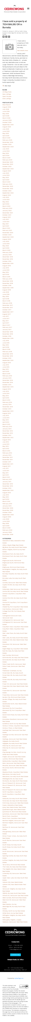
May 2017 (5, 321)
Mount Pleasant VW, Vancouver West (14, 790)
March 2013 (6, 424)
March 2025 (6, 138)
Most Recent (6, 105)
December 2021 (7, 213)
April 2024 (5, 155)
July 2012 (5, 442)
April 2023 (5, 180)
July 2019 (5, 268)
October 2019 (6, 261)
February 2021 (7, 230)
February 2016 (7, 351)
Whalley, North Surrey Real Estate (13, 911)
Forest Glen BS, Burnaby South (12, 673)
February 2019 (7, 279)
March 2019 (6, 276)
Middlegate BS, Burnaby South (12, 779)
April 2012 (5, 448)
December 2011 (7, 457)
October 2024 (6, 144)
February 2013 (7, 426)
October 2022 (6, 191)
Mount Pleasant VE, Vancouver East (14, 783)
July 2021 (5, 219)
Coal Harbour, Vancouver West (12, 609)
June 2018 (5, 294)
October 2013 (6, 409)
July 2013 (5, 415)
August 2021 (6, 217)
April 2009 (5, 525)
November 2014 (7, 382)
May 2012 (5, 446)
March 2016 (6, 349)
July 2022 (5, 197)
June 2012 (5, 444)
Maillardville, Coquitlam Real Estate (14, 761)
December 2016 (7, 332)
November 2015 (7, 356)
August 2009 (6, 517)
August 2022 (6, 195)
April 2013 (5, 422)
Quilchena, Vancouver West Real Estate (15, 814)
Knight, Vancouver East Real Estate (13, 757)
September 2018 (7, 288)
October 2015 (6, 358)
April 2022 (5, 204)
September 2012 (7, 437)
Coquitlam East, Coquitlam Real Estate (15, 626)
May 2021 (5, 224)
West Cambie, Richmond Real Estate (14, 898)
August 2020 (6, 239)
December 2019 (7, 257)
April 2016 (5, 347)
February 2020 (7, 252)
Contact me (15, 954)
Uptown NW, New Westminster (12, 882)
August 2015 (6, 362)
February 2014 (7, 402)
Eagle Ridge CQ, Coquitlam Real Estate (15, 649)
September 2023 (8, 169)
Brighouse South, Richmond (11, 560)
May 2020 (5, 246)
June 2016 (5, 343)
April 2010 (5, 499)
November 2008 (7, 534)
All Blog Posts (6, 92)
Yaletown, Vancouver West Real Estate (14, 922)
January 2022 (7, 210)
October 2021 (6, 215)
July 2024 (5, 149)
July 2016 (5, 340)
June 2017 (5, 318)
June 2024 (6, 151)
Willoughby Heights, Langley (11, 920)
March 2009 (6, 528)
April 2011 (5, 475)
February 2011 (7, 479)
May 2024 (5, 153)
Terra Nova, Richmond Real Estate (13, 864)
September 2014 (7, 387)
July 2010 (5, 495)
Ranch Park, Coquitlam (10, 816)
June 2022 (5, 199)
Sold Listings (6, 98)
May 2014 (5, 395)
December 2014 (7, 380)
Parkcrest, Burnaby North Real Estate (14, 801)
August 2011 (6, 466)
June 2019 (5, 270)
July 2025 (5, 129)
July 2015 (5, 365)
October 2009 (6, 512)
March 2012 (6, 451)
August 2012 (6, 440)
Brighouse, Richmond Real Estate (13, 567)
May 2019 (5, 272)
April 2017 (5, 323)
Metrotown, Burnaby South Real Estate (15, 776)
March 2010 (6, 501)
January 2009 (7, 532)
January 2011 (6, 481)
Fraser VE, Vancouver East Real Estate (14, 684)
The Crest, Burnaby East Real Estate (14, 867)
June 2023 (5, 175)
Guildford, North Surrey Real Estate (14, 723)
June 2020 (6, 243)
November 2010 (7, 486)
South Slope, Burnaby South (11, 845)
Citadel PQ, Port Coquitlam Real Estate (15, 607)
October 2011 (6, 462)
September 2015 (7, 360)
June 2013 (5, 418)
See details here (22, 50)
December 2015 (7, 354)
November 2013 (7, 407)
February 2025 (7, 140)
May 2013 (5, 420)
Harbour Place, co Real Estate (12, 728)
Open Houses (6, 96)
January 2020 (7, 254)
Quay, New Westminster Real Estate (14, 807)
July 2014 (5, 391)
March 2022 (6, 206)
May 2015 (5, 369)
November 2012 (7, 433)
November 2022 (7, 188)
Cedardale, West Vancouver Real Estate (15, 589)
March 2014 (6, 400)
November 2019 (7, 259)
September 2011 (7, 464)
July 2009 (5, 519)
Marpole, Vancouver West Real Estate (14, 765)
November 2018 (7, 283)
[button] (15, 954)
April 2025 (5, 135)
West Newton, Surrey (9, 904)
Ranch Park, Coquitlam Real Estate (14, 818)
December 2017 (7, 305)
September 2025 (8, 124)
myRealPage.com (18, 978)
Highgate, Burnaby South (10, 741)
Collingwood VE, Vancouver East (13, 620)
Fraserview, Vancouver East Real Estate (15, 695)
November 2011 (7, 459)
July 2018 (5, 292)
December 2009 (7, 508)
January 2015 (6, 378)
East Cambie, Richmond (10, 655)
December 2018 (7, 281)
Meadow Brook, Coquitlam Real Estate (15, 772)
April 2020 (5, 248)
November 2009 (7, 510)
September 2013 (7, 411)
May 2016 (5, 345)
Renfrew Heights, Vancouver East (13, 820)
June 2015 (5, 367)
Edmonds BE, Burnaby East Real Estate (15, 657)
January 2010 (6, 506)
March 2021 (6, 228)
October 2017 (6, 310)
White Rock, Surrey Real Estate (12, 913)
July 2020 (5, 241)
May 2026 (5, 113)
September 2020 (8, 237)
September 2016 (7, 338)
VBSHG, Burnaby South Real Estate (14, 893)
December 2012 (7, 431)
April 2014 (5, 398)
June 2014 (5, 393)
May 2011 (5, 473)
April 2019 (5, 274)
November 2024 (7, 142)
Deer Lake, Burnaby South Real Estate (15, 638)
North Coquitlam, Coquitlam (11, 792)
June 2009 (6, 521)
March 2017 (6, 325)
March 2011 (6, 477)
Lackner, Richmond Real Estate (12, 759)
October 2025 (6, 122)
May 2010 (5, 497)
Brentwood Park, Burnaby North (13, 554)
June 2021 (5, 221)
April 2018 (5, 299)
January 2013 (6, 429)
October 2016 (6, 336)
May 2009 (5, 523)
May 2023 (5, 177)
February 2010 (7, 503)
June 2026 (5, 111)
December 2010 (7, 484)
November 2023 (7, 164)
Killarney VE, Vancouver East (11, 745)
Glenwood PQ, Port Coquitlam (12, 708)
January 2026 (7, 120)
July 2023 (5, 173)
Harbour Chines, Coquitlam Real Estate (15, 726)
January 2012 (6, 455)
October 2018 (6, 285)
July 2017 (5, 316)
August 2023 (6, 171)
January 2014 (6, 404)
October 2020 (6, 235)
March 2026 (6, 118)
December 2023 (7, 162)
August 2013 (6, 413)
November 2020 (7, 232)
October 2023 (6, 166)
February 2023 (7, 184)
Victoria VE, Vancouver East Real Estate (15, 895)
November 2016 (7, 334)
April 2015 (5, 371)
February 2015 (7, 376)
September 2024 (8, 146)
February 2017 (7, 327)
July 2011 (5, 468)
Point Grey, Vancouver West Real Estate (15, 803)
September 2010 (7, 490)
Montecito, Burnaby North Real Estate (14, 781)
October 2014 (6, 384)
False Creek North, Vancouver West (14, 664)
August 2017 (6, 314)
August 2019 (6, 265)
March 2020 (6, 250)
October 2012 (6, 435)
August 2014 (6, 389)
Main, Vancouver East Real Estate (13, 763)
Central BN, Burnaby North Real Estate (15, 591)
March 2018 (6, 301)
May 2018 (5, 296)
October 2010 (6, 488)
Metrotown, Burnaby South (11, 774)
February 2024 (7, 160)
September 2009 (8, 514)
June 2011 (5, 470)
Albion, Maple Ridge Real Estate (12, 545)
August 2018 (6, 290)
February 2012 (7, 453)
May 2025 (5, 133)
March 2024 (6, 158)
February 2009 (7, 530)
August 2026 (6, 107)
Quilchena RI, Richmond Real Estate (14, 812)
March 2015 (6, 373)
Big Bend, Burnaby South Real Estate (14, 547)
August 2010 (6, 492)
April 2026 (5, 116)
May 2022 (5, 202)
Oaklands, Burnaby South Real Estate (14, 798)
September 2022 (8, 193)
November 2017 (7, 307)
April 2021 (5, 226)
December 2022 (7, 186)
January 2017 (6, 329)
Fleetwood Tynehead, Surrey (12, 670)
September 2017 (7, 312)
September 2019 (7, 263)
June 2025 (5, 131)
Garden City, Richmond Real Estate (13, 697)
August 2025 (6, 127)
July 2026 (5, 109)
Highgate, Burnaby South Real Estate (14, 743)
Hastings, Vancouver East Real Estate (14, 739)
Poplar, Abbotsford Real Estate (12, 805)
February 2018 (7, 303)
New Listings (6, 94)
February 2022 (7, 208)
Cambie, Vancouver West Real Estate (14, 582)
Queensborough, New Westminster (14, 809)
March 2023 (6, 182)
